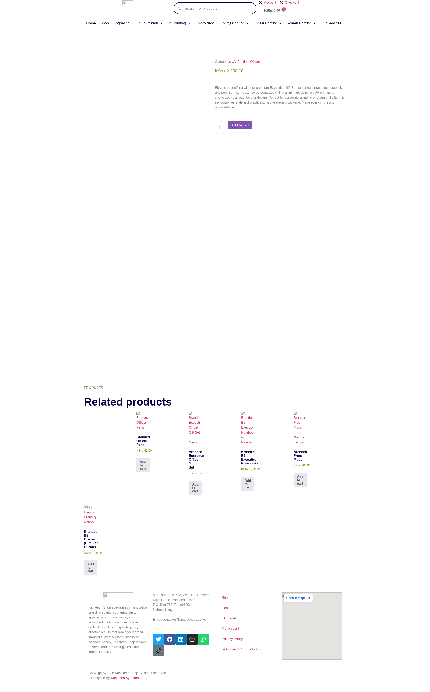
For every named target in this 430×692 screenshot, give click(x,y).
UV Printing (177, 23)
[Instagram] (192, 639)
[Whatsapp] (203, 639)
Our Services (331, 23)
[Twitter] (158, 639)
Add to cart (240, 125)
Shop (104, 23)
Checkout (229, 618)
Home (91, 23)
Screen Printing (299, 23)
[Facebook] (169, 639)
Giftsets (256, 61)
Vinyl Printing (233, 23)
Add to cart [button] (143, 465)
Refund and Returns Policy (241, 649)
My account (230, 628)
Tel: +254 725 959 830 (169, 614)
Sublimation (148, 23)
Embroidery (204, 23)
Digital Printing (265, 23)
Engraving (121, 23)
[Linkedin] (181, 639)
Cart (225, 608)
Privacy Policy (232, 639)
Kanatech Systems (125, 678)
